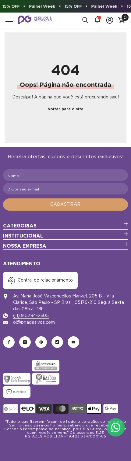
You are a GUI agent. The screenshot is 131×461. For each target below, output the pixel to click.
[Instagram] (25, 342)
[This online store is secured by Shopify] (16, 365)
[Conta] (109, 20)
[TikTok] (57, 342)
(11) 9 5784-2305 (31, 315)
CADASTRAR (65, 204)
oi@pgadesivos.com (34, 322)
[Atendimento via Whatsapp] (116, 427)
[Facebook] (9, 342)
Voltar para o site (65, 109)
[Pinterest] (41, 342)
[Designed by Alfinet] (65, 446)
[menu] (9, 20)
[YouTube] (73, 342)
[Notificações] (97, 20)
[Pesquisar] (85, 20)
